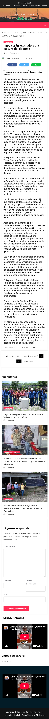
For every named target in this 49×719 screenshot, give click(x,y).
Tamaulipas (8, 42)
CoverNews (27, 715)
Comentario (10, 546)
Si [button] (41, 356)
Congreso (12, 347)
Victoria (16, 452)
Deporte (20, 347)
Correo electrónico (31, 582)
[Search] (44, 25)
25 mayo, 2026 (9, 514)
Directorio (6, 6)
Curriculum (16, 6)
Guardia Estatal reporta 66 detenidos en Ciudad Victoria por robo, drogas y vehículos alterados (24, 461)
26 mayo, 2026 (9, 420)
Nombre (7, 580)
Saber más (28, 361)
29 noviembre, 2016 (12, 53)
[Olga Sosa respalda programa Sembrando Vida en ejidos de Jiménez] (24, 396)
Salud (26, 347)
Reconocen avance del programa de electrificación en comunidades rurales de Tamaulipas (23, 508)
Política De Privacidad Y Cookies (34, 6)
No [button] (19, 361)
